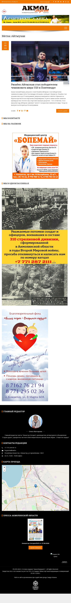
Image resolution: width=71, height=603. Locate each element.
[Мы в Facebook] (53, 1)
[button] (35, 486)
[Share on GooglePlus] (22, 111)
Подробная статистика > (64, 562)
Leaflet (57, 510)
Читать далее (62, 111)
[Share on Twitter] (19, 111)
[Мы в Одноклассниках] (66, 1)
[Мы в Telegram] (63, 1)
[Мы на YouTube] (68, 1)
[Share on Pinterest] (25, 111)
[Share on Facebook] (17, 111)
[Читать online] (35, 529)
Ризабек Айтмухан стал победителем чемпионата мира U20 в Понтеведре (34, 86)
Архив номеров (35, 547)
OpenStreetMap (65, 510)
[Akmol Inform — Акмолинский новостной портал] (35, 9)
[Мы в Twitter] (56, 1)
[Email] (27, 111)
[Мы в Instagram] (58, 1)
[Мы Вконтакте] (61, 1)
